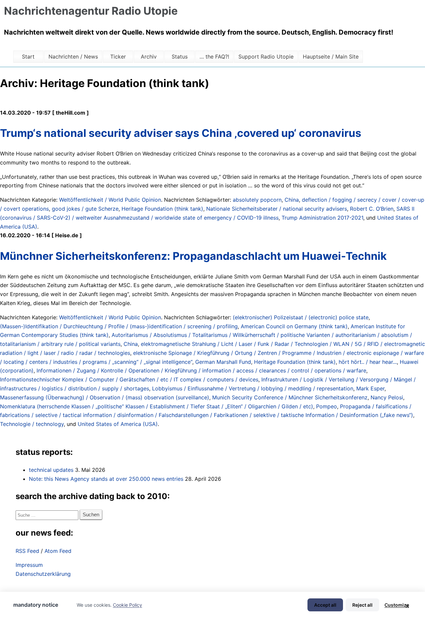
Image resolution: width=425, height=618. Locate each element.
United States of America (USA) (118, 424)
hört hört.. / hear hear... (368, 362)
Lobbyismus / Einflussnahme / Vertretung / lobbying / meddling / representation (252, 388)
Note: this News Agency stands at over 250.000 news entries (106, 478)
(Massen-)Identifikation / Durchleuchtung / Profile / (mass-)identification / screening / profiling (119, 326)
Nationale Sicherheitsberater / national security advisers (276, 208)
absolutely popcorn (257, 199)
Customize (396, 605)
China (292, 199)
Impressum (29, 565)
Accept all (325, 605)
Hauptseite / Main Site (331, 56)
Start (28, 56)
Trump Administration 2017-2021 (322, 217)
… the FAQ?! (214, 56)
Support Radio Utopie (266, 56)
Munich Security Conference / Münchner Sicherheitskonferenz (290, 397)
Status (180, 56)
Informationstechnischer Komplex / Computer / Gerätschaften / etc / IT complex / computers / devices (129, 379)
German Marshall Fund (223, 362)
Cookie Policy (127, 605)
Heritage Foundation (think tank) (162, 208)
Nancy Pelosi (387, 397)
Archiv (149, 56)
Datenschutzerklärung (43, 573)
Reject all (362, 605)
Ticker (118, 56)
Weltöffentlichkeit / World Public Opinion (110, 199)
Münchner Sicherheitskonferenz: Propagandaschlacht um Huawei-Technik (193, 256)
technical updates (51, 469)
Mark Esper (370, 388)
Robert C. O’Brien (371, 208)
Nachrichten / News (73, 56)
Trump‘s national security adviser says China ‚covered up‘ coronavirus (180, 133)
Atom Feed (57, 551)
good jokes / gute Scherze (85, 208)
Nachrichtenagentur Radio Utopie (91, 10)
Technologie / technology (32, 424)
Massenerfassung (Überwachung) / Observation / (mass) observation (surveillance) (104, 397)
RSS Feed (27, 551)
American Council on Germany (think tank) (294, 326)
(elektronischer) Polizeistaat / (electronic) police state (301, 317)
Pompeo (326, 406)
